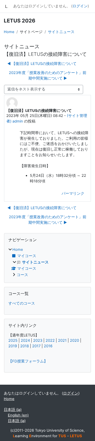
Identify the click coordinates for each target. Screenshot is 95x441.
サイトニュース (61, 32)
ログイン (80, 6)
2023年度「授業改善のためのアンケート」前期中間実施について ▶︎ (47, 75)
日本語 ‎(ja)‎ (13, 409)
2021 (62, 340)
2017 (36, 346)
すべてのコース (21, 303)
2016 (48, 346)
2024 (25, 340)
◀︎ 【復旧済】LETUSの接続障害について (42, 63)
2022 (50, 340)
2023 (37, 340)
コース (22, 275)
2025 (12, 340)
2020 (74, 340)
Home (9, 32)
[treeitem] (47, 262)
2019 (12, 346)
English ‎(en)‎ (18, 415)
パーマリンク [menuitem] (73, 193)
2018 (24, 346)
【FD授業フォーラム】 (28, 361)
